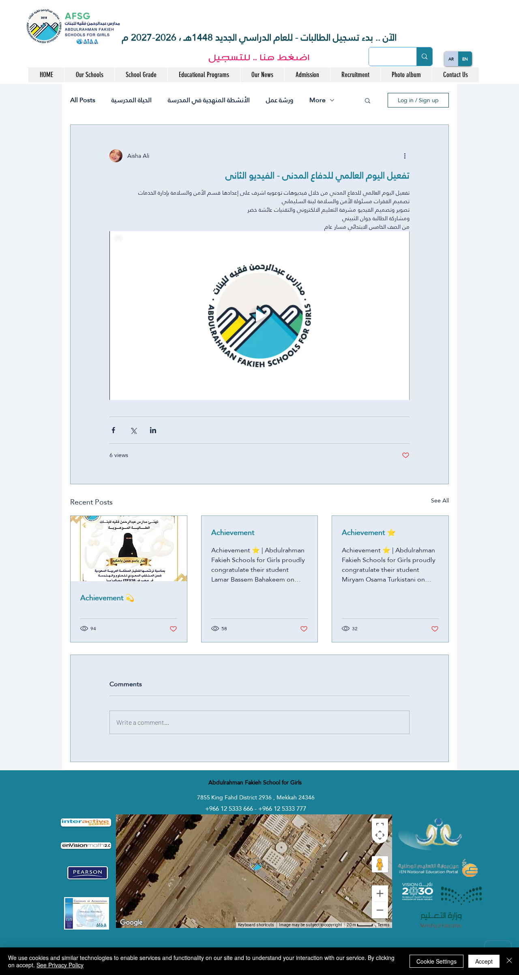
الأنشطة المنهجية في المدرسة (209, 100)
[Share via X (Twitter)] (133, 430)
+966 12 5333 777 (282, 808)
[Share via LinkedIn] (153, 430)
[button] (89, 74)
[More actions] (405, 156)
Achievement (232, 532)
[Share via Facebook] (113, 430)
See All (440, 501)
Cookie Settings (436, 961)
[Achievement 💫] (129, 548)
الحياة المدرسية (132, 100)
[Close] (509, 961)
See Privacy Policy (60, 965)
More (317, 100)
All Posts (82, 100)
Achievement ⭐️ (369, 532)
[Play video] (259, 315)
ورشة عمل (279, 100)
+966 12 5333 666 (230, 808)
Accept (484, 961)
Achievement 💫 (107, 597)
